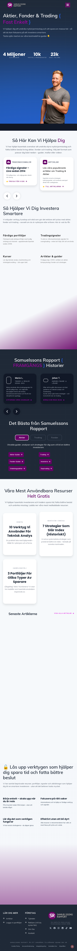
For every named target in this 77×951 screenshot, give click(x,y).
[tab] (22, 437)
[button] (7, 196)
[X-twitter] (51, 928)
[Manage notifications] (72, 946)
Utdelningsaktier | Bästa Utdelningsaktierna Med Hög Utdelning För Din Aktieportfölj (19, 680)
